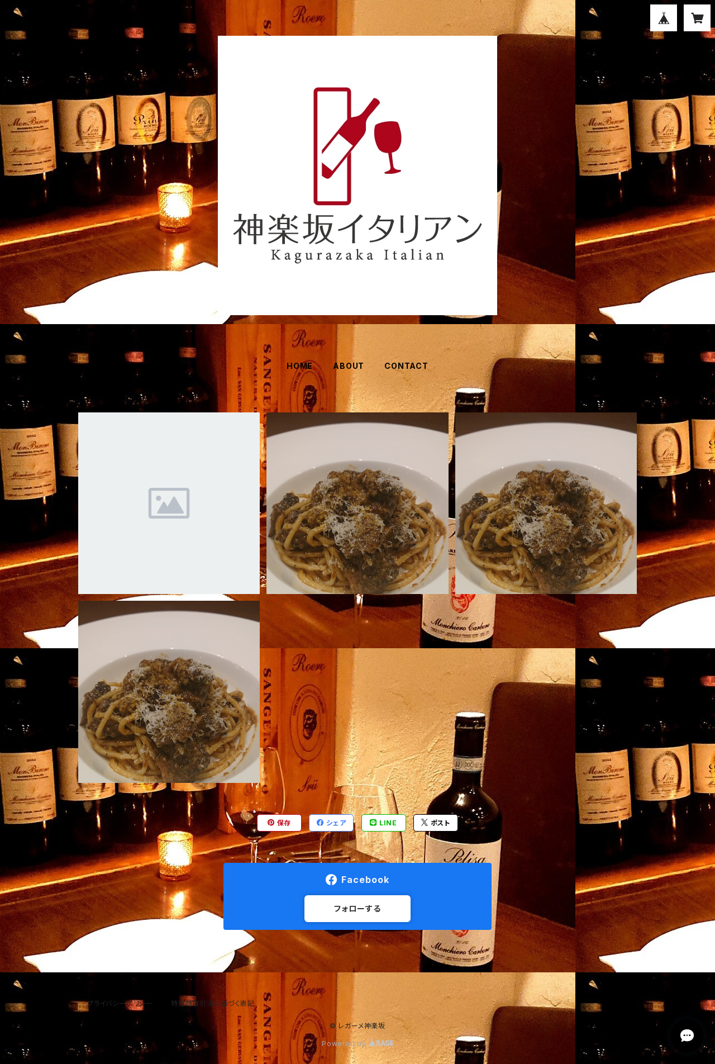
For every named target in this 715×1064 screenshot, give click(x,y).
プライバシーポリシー (120, 1003)
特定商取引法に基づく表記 (213, 1003)
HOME (300, 365)
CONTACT (406, 365)
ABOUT (348, 365)
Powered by (345, 1043)
